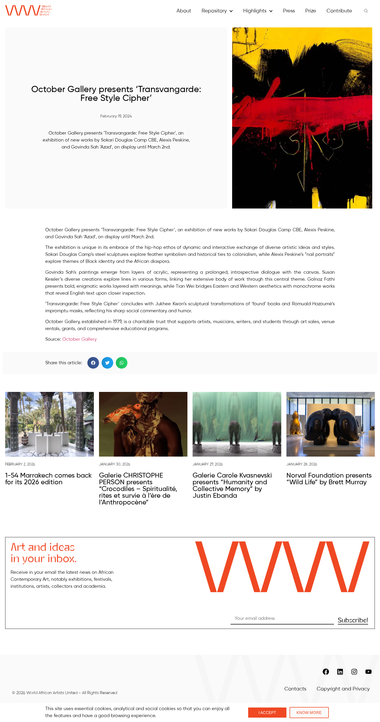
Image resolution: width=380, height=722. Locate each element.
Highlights (255, 11)
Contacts (295, 689)
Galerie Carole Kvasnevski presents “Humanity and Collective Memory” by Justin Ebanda (232, 485)
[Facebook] (325, 671)
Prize (310, 11)
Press (289, 11)
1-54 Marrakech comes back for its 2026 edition (48, 479)
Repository (214, 11)
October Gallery (79, 339)
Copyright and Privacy (343, 689)
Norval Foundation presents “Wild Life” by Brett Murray (329, 479)
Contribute (339, 11)
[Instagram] (354, 671)
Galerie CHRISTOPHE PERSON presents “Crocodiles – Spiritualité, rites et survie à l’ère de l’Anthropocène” (138, 489)
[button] (93, 363)
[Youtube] (368, 671)
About (184, 11)
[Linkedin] (339, 671)
